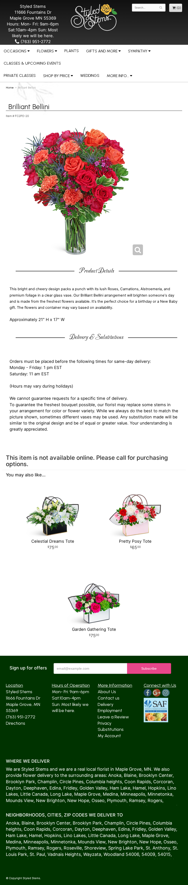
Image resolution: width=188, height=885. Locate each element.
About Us (107, 691)
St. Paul (37, 854)
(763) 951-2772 (35, 41)
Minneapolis (132, 794)
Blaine (130, 775)
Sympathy (137, 51)
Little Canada (34, 794)
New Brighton (50, 800)
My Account (109, 735)
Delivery (105, 704)
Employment (110, 710)
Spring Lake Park (125, 848)
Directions (15, 723)
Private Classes (20, 75)
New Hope (78, 800)
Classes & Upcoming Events (32, 63)
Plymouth (117, 800)
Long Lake (61, 794)
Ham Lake (120, 788)
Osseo (98, 800)
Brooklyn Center (156, 775)
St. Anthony (158, 848)
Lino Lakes (75, 835)
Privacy (104, 723)
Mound (13, 800)
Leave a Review (113, 717)
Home (10, 87)
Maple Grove (128, 769)
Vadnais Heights (64, 854)
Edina (55, 788)
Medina (110, 794)
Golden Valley (93, 788)
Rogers (155, 800)
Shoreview (95, 848)
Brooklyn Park (20, 781)
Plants (71, 50)
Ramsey (137, 800)
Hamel (139, 788)
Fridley (70, 788)
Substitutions (111, 729)
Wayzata (92, 854)
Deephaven (35, 788)
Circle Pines (71, 781)
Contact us (108, 698)
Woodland (114, 854)
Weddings (89, 75)
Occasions (15, 51)
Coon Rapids (137, 781)
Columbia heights (104, 781)
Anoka (114, 775)
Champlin (47, 781)
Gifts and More (102, 51)
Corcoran (163, 781)
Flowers (45, 51)
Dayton (13, 788)
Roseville (73, 848)
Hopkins (156, 788)
